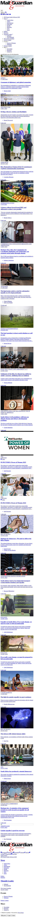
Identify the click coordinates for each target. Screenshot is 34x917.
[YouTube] (10, 14)
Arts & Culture (4, 889)
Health (5, 869)
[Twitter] (7, 14)
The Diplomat (7, 885)
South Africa (7, 863)
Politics (2, 876)
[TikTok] (6, 14)
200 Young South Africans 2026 (9, 857)
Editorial (6, 884)
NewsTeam (21, 912)
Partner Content (4, 900)
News (3, 860)
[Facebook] (1, 14)
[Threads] (5, 14)
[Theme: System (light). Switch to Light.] (3, 13)
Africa (5, 865)
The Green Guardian (6, 888)
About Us (6, 910)
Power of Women (8, 896)
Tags (2, 855)
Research (6, 908)
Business (3, 877)
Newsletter (6, 907)
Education (6, 867)
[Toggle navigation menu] (2, 11)
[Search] (6, 12)
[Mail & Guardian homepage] (17, 5)
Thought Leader (7, 881)
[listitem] (4, 852)
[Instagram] (2, 14)
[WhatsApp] (8, 14)
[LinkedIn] (3, 14)
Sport (5, 873)
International (7, 866)
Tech (5, 872)
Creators (5, 855)
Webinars (6, 897)
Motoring (6, 870)
